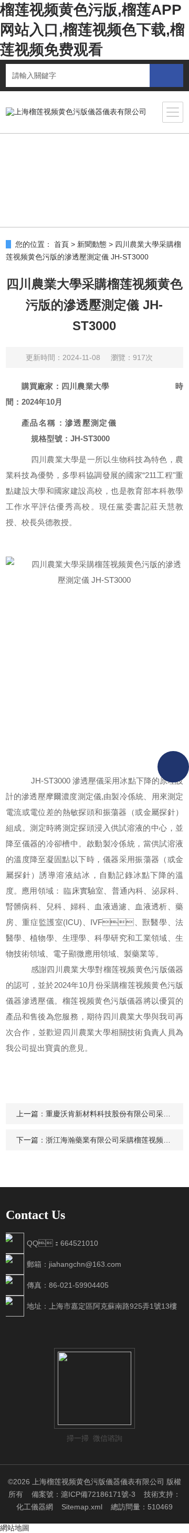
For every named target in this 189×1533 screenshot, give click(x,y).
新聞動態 (92, 244)
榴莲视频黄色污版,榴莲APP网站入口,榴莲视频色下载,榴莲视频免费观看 (92, 30)
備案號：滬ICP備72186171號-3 (83, 1494)
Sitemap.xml (81, 1507)
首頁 (61, 244)
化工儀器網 (34, 1507)
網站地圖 (14, 1528)
